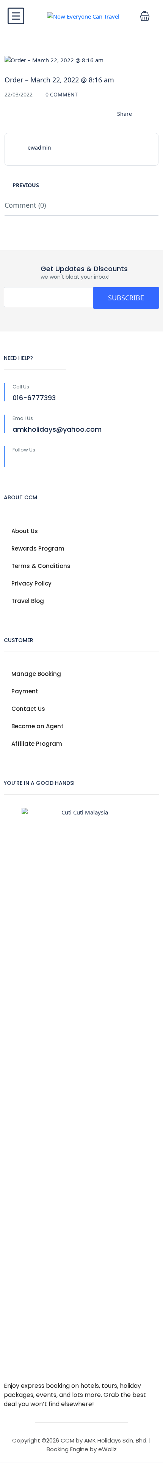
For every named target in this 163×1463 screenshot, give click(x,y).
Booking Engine (67, 1449)
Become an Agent (37, 726)
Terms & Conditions (41, 566)
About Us (24, 531)
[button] (145, 16)
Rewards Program (37, 548)
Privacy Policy (31, 583)
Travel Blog (27, 601)
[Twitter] (33, 462)
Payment (24, 691)
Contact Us (28, 709)
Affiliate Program (36, 744)
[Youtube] (49, 462)
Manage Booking (36, 674)
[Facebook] (17, 462)
